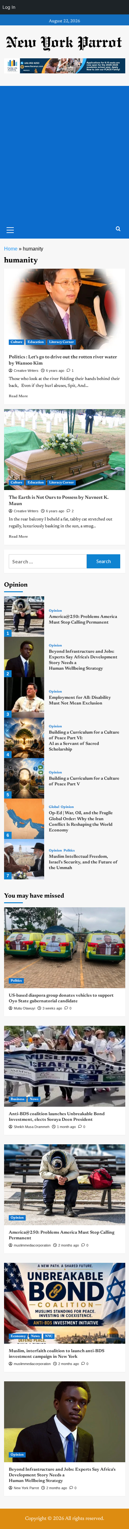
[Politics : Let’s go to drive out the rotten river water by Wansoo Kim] (64, 309)
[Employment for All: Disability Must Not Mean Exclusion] (24, 697)
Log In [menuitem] (9, 7)
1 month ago (66, 1127)
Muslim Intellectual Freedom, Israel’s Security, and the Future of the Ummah (83, 862)
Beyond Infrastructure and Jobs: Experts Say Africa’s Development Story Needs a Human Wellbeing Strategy (62, 1475)
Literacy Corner (61, 342)
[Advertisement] (64, 153)
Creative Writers (26, 370)
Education (36, 342)
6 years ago (55, 370)
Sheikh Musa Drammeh (31, 1127)
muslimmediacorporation (32, 1245)
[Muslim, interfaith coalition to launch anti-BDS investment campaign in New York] (64, 1303)
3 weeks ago (52, 1008)
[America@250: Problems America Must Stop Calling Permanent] (24, 616)
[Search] (118, 229)
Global (54, 807)
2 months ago (68, 1245)
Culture (16, 342)
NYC (49, 1336)
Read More (18, 396)
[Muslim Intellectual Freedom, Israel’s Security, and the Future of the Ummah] (24, 859)
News (34, 1099)
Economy (18, 1336)
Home (11, 248)
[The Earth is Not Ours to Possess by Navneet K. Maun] (64, 449)
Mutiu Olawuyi (24, 1008)
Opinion (55, 611)
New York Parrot (26, 1488)
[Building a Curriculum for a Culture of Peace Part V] (24, 778)
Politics (69, 850)
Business (17, 1099)
